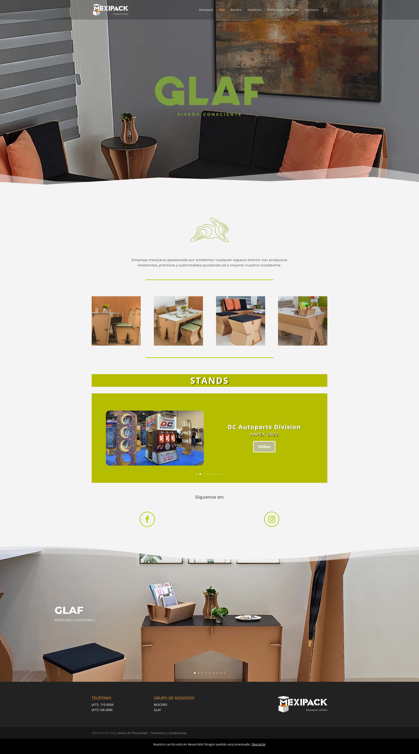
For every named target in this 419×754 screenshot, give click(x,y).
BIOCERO (160, 705)
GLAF (157, 710)
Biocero (236, 10)
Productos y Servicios (283, 10)
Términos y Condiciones (169, 733)
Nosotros (254, 10)
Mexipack (206, 10)
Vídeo (264, 446)
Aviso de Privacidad (132, 733)
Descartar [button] (259, 744)
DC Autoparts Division (264, 427)
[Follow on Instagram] (271, 519)
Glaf (222, 10)
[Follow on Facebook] (147, 519)
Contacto (312, 10)
